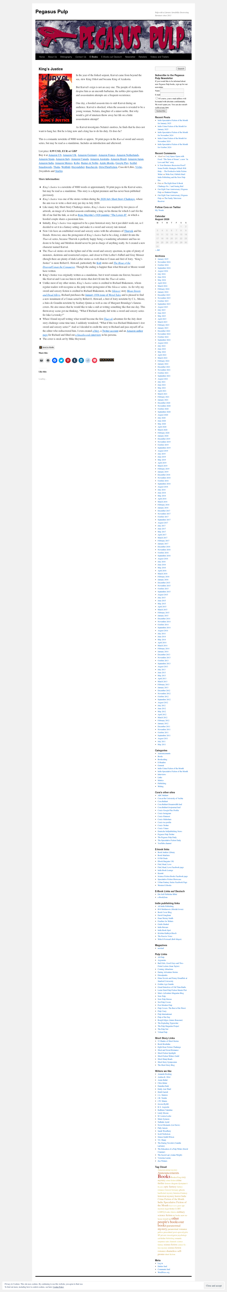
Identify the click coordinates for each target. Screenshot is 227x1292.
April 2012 (162, 714)
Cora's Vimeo (163, 828)
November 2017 (164, 513)
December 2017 (164, 510)
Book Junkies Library (166, 852)
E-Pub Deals (163, 858)
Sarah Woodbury (164, 1131)
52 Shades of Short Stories (168, 1041)
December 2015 (164, 582)
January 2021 (163, 399)
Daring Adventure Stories (168, 972)
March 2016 (162, 573)
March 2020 (162, 429)
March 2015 (162, 609)
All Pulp (161, 957)
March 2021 (162, 393)
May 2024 (162, 280)
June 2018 (162, 492)
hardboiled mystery (165, 1193)
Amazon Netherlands (127, 155)
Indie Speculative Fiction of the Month (173, 771)
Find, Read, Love (164, 864)
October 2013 (163, 660)
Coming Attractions (165, 969)
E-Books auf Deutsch (111, 56)
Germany (174, 1190)
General (161, 765)
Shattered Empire (171, 192)
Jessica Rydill (163, 1104)
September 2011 (164, 735)
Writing (161, 786)
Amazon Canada (80, 159)
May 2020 (162, 423)
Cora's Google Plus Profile (168, 810)
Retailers (143, 56)
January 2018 (163, 507)
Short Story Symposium (167, 1062)
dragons (174, 1183)
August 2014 (163, 630)
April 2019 (162, 462)
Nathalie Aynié (163, 1122)
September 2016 (164, 555)
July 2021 (162, 381)
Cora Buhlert (163, 801)
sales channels (170, 1241)
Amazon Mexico (63, 163)
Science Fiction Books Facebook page (173, 876)
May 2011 (162, 744)
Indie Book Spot (164, 930)
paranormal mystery (169, 1227)
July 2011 (162, 741)
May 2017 (162, 531)
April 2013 (162, 678)
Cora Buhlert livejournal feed (169, 807)
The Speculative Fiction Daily (169, 840)
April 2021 (162, 390)
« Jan (157, 249)
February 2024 (163, 288)
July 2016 (162, 561)
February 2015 (163, 612)
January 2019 (163, 471)
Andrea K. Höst (164, 1077)
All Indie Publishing (166, 906)
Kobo (77, 163)
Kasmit (160, 873)
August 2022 (163, 342)
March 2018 (162, 501)
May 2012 (162, 711)
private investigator (169, 1235)
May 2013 (162, 675)
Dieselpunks (163, 975)
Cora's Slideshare (164, 819)
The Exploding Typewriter (168, 1023)
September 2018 (164, 483)
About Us (52, 56)
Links (160, 777)
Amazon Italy (63, 159)
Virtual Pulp (162, 1032)
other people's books (168, 1220)
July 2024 (162, 274)
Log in (160, 1263)
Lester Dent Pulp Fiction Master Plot (172, 990)
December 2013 (164, 654)
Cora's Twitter (163, 825)
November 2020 (164, 405)
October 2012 (163, 696)
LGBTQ (161, 1212)
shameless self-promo (170, 1252)
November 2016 (164, 549)
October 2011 (163, 732)
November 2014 (164, 621)
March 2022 (162, 357)
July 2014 (162, 633)
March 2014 (162, 645)
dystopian (182, 1183)
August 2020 (163, 414)
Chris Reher (162, 1083)
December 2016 (164, 546)
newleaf (161, 948)
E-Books (94, 56)
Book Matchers (164, 855)
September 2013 (164, 663)
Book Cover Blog (165, 912)
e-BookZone (163, 897)
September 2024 (164, 268)
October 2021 (163, 372)
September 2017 (164, 519)
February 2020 (163, 432)
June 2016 (162, 564)
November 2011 (164, 729)
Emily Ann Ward (164, 1089)
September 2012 (164, 699)
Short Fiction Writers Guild (168, 1056)
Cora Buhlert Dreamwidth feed (170, 804)
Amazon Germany (87, 155)
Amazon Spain (46, 159)
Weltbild (65, 167)
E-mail (157, 94)
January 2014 (163, 651)
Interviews (162, 774)
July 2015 (162, 597)
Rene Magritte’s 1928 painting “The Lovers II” (102, 215)
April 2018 (162, 498)
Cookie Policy (58, 1287)
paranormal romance (177, 1229)
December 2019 (164, 438)
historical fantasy (180, 1193)
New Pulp (162, 996)
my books (176, 1215)
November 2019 (164, 441)
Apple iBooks (107, 163)
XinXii (58, 171)
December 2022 (164, 330)
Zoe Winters (162, 1160)
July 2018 (162, 489)
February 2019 (163, 468)
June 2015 (162, 600)
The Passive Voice (165, 936)
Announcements (164, 753)
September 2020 (164, 411)
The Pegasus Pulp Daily (167, 837)
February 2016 (163, 576)
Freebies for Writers (165, 921)
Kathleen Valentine (165, 1110)
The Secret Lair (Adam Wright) (170, 1154)
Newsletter (130, 56)
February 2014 (163, 648)
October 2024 (163, 265)
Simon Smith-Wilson (166, 1137)
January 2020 (163, 435)
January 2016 (163, 579)
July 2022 (162, 345)
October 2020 (163, 408)
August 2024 (163, 271)
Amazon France (106, 155)
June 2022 (162, 348)
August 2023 (163, 306)
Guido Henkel (163, 924)
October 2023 (163, 300)
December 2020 (164, 402)
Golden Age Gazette (166, 984)
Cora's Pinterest (164, 816)
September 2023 (164, 303)
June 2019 (162, 456)
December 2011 (164, 726)
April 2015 (162, 606)
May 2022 (162, 351)
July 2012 (162, 705)
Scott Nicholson (164, 1134)
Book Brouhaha (164, 1044)
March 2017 (162, 537)
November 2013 (164, 657)
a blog (96, 330)
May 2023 (162, 315)
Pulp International (165, 1014)
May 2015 (162, 603)
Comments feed (164, 1269)
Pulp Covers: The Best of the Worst (172, 1008)
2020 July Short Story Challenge (117, 199)
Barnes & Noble (89, 163)
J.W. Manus (162, 1101)
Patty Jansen (163, 1128)
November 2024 (164, 262)
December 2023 (164, 294)
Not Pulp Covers (164, 1002)
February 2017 (163, 540)
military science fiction (171, 1213)
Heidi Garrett (163, 1092)
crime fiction (171, 1180)
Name (157, 90)
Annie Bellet (163, 1080)
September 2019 (164, 447)
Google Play (121, 163)
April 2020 (162, 426)
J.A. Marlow (163, 1095)
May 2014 (162, 639)
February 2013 (163, 684)
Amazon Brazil (118, 159)
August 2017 (163, 522)
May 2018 (162, 495)
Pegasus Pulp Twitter (166, 834)
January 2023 (163, 327)
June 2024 (162, 277)
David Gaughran (164, 915)
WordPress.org (164, 1272)
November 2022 (164, 333)
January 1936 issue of (103, 294)
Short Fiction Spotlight (167, 1053)
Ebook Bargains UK (166, 861)
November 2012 (164, 693)
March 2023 (162, 321)
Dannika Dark (163, 1086)
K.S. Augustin (163, 1107)
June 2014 (162, 636)
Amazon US (54, 155)
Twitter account (110, 330)
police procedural (165, 1232)
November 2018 (164, 477)
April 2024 (162, 283)
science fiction (170, 1244)
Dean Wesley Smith (165, 918)
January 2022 (163, 363)
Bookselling (162, 759)
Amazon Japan (135, 159)
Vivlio (138, 167)
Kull (99, 263)
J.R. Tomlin (162, 1098)
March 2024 (162, 286)
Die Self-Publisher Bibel (167, 894)
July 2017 (162, 525)
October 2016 (163, 552)
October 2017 (163, 516)
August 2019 (163, 450)
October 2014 (163, 624)
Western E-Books (164, 885)
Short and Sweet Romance (168, 1050)
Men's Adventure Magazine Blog (171, 993)
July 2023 (162, 309)
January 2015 (163, 615)
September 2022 (164, 339)
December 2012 (164, 690)
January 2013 (163, 687)
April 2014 (162, 642)
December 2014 (164, 618)
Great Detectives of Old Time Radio (172, 987)
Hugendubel (77, 167)
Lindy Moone (163, 1113)
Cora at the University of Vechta (170, 798)
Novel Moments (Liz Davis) (169, 1125)
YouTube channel (164, 843)
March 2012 (162, 717)
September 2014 (164, 627)
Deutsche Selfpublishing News (170, 831)
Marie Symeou (163, 1119)
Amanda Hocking (165, 1074)
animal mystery (171, 1169)
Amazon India (46, 163)
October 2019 (163, 444)
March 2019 (162, 465)
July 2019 (162, 453)
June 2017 (162, 528)
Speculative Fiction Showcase (169, 879)
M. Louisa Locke (164, 1116)
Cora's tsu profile (164, 822)
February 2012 (163, 720)
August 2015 (163, 594)
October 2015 (163, 588)
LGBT (178, 1208)
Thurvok (128, 231)
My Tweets (159, 210)
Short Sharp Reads (165, 1059)
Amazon (161, 1169)
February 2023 (163, 324)
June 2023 (162, 312)
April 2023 (162, 318)
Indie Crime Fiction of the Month (171, 768)
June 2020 (162, 420)
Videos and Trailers (159, 56)
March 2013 (162, 681)
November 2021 (164, 369)
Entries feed (162, 1266)
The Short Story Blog (166, 1065)
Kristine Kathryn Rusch (167, 933)
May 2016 (162, 567)
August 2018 (163, 486)
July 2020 (162, 417)
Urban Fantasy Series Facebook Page (172, 882)
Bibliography (66, 56)
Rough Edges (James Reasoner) (170, 1020)
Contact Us (80, 56)
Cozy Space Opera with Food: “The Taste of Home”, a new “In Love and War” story (173, 159)
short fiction (170, 1254)
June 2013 (162, 672)
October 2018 (163, 480)
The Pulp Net (163, 1029)
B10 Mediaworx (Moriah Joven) (170, 909)
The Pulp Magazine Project (168, 1026)
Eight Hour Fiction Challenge (169, 1047)
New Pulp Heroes (165, 999)
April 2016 (162, 570)
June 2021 (162, 384)
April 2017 (162, 534)
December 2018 (164, 474)
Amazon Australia (99, 159)
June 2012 (162, 708)
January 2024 (163, 291)
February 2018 (163, 504)
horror (178, 1196)
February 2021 (163, 396)
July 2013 (162, 669)
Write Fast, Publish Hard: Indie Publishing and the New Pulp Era (171, 177)
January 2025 (163, 259)
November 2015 (164, 585)
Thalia (56, 167)
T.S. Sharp (162, 1140)
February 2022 (163, 360)
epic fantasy (170, 1186)
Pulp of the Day (164, 1017)
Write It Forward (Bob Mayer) (170, 939)
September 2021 (164, 375)
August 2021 (163, 378)
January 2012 (163, 723)
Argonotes (162, 960)
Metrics (161, 780)
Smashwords (45, 167)
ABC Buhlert (163, 795)
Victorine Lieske (164, 1157)
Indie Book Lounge (165, 870)
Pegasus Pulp (51, 11)
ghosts (182, 1189)
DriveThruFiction (108, 167)
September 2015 (164, 591)
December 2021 (164, 366)
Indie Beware (163, 927)
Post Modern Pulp (165, 1005)
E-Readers (162, 762)
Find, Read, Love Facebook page (171, 867)
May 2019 (162, 459)
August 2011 (163, 738)
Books (160, 756)
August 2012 (163, 702)
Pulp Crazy (162, 1011)
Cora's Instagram (164, 813)
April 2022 (162, 354)
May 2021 (162, 387)
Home (42, 56)
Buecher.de (92, 167)
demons (168, 1183)
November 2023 (164, 297)
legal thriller (170, 1208)
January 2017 (163, 543)
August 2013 (163, 666)
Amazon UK (69, 155)
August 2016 (163, 558)
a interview (88, 334)
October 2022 (163, 336)
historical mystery (166, 1196)
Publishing (162, 783)
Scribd (133, 163)
